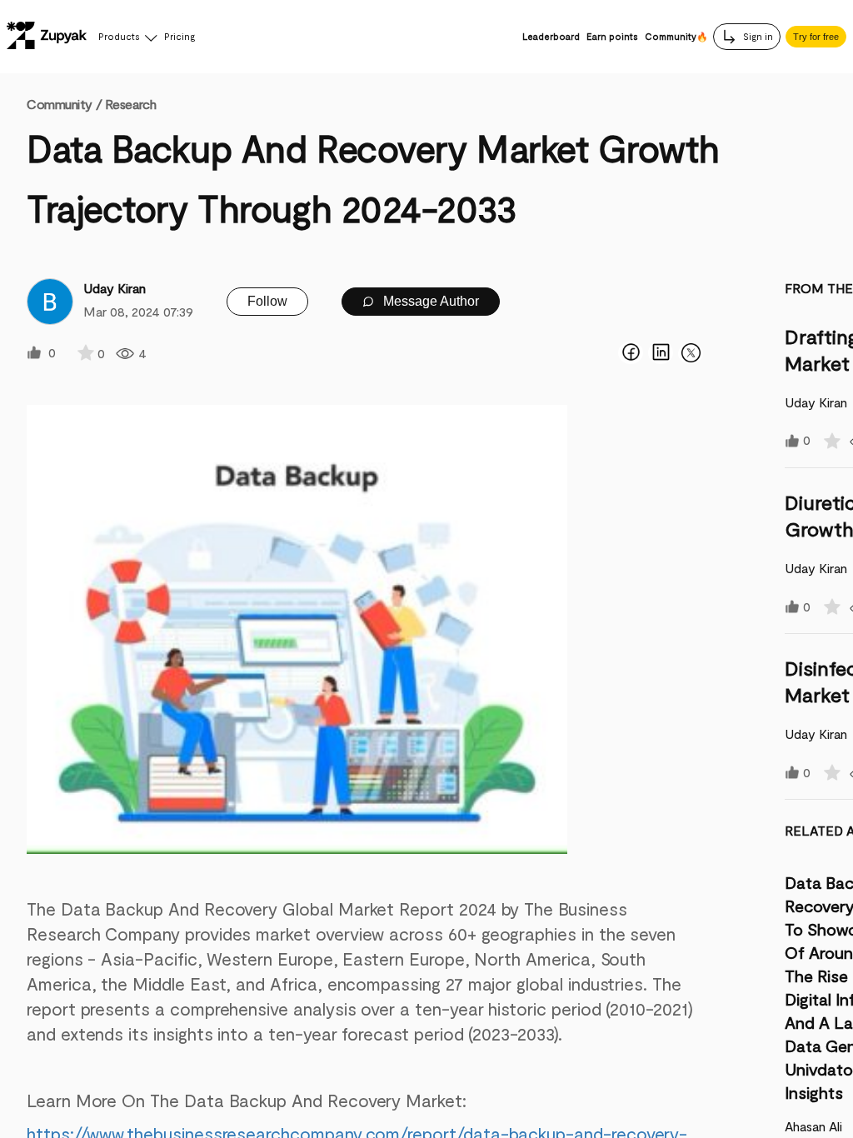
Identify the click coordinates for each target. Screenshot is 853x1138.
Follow (267, 301)
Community (64, 104)
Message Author (429, 301)
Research (130, 104)
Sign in (757, 36)
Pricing (179, 36)
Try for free (816, 37)
